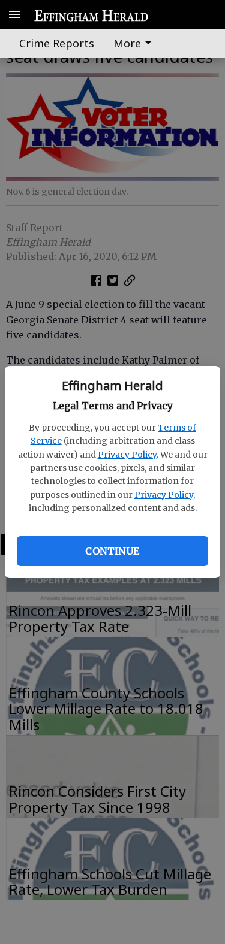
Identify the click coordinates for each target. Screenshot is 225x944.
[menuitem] (135, 43)
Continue (112, 551)
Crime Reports (56, 43)
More (127, 43)
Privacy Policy (127, 454)
